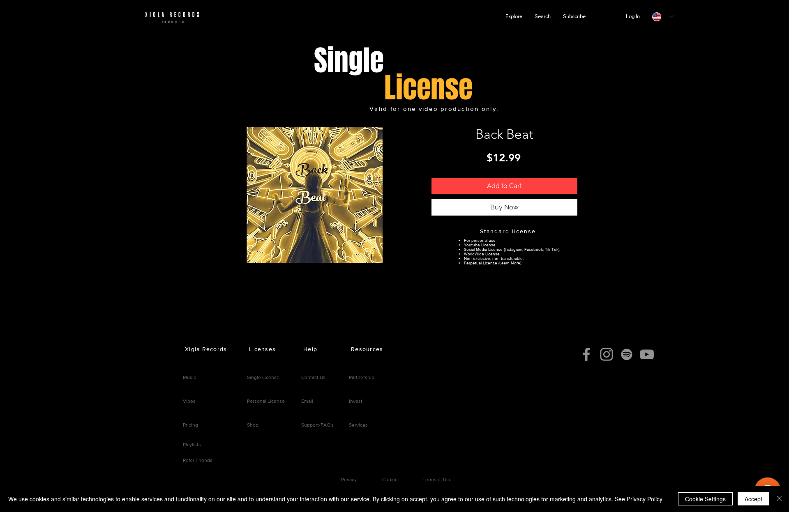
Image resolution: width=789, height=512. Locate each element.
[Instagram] (606, 354)
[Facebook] (586, 354)
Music (189, 377)
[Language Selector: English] (662, 17)
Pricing (190, 425)
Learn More (509, 263)
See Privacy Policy (638, 499)
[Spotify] (626, 354)
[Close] (779, 498)
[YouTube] (646, 354)
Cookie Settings (705, 499)
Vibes (189, 401)
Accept (753, 499)
